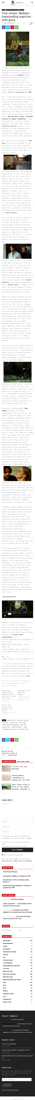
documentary (6, 949)
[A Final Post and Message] (6, 768)
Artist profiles (7, 940)
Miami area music (8, 971)
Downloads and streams (9, 952)
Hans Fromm (22, 722)
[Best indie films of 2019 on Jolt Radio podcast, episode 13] (6, 786)
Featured (5, 954)
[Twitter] (8, 27)
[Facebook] (4, 27)
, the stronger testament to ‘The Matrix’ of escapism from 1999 (17, 886)
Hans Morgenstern (9, 23)
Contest (5, 946)
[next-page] (6, 794)
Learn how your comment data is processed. (17, 861)
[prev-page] (3, 794)
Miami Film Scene (8, 977)
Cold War (5, 722)
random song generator (9, 903)
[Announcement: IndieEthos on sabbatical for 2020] (6, 777)
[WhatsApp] (16, 27)
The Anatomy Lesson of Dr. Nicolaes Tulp (15, 729)
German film (13, 722)
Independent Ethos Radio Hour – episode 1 (24, 692)
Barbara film (11, 720)
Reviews (22, 9)
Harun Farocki (11, 213)
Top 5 (4, 996)
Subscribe (7, 1085)
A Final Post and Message (10, 872)
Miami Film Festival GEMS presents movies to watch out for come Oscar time (8, 694)
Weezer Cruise (7, 1002)
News (4, 985)
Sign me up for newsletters (13, 855)
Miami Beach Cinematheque (10, 724)
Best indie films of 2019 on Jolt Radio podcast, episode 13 (21, 787)
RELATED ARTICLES (9, 761)
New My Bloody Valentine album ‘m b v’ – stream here (9, 753)
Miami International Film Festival (12, 979)
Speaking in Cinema (8, 993)
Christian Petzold (22, 720)
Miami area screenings (12, 9)
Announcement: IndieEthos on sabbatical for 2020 (21, 778)
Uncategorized (7, 999)
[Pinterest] (12, 27)
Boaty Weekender (8, 943)
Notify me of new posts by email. (16, 846)
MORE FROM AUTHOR (23, 761)
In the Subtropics (7, 963)
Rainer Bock (6, 727)
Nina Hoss (23, 724)
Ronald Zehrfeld (17, 727)
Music (4, 982)
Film (3, 9)
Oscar (4, 988)
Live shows (6, 968)
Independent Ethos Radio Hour (11, 966)
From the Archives (8, 960)
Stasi (25, 727)
